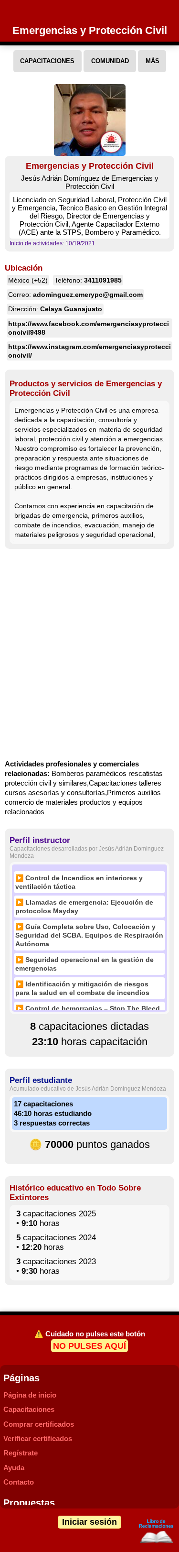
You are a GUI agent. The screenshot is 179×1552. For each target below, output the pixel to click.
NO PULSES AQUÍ (89, 1345)
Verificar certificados (37, 1438)
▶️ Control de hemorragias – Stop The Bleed (87, 1008)
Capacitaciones (28, 1409)
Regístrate (20, 1453)
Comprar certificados (38, 1424)
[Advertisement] (89, 655)
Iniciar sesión (89, 1522)
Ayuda (13, 1468)
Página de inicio (29, 1395)
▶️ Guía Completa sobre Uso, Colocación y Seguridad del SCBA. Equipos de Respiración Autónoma (89, 935)
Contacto (18, 1482)
